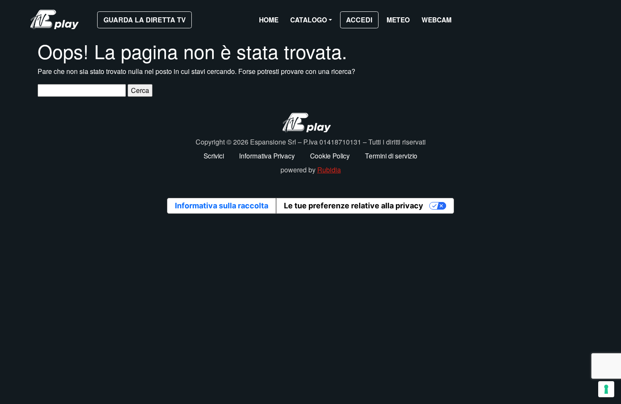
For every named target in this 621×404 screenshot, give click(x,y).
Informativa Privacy (267, 155)
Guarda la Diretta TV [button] (145, 20)
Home (268, 20)
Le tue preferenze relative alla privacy (353, 205)
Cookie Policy (330, 155)
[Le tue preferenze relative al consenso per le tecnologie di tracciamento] (606, 389)
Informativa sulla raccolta (221, 205)
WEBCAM (437, 20)
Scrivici (214, 155)
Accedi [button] (359, 20)
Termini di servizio (391, 155)
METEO (398, 20)
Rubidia (329, 170)
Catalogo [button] (308, 20)
